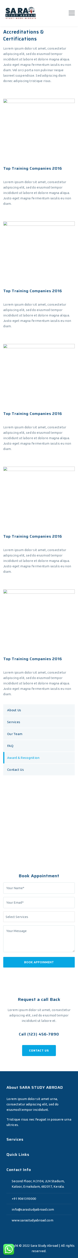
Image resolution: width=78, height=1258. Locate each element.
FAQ (10, 746)
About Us (14, 710)
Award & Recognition (23, 758)
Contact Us (15, 769)
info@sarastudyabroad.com (33, 1209)
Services (13, 722)
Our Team (14, 734)
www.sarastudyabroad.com (32, 1220)
